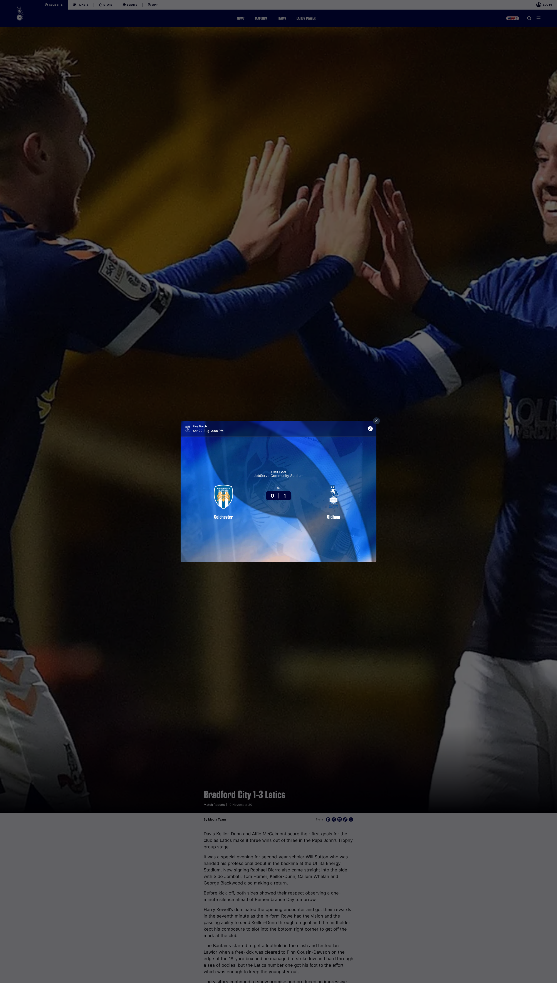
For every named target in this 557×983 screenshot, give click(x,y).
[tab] (370, 428)
